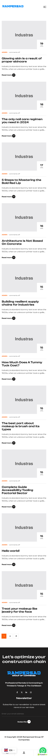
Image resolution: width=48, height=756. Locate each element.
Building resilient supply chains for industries (20, 303)
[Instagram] (31, 692)
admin (4, 52)
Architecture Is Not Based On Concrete (22, 242)
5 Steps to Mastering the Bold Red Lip (21, 181)
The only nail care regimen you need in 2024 (22, 121)
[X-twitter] (22, 692)
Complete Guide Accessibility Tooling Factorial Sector (17, 490)
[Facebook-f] (17, 692)
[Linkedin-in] (26, 692)
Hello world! (11, 550)
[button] (42, 750)
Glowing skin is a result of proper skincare (22, 60)
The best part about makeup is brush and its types (20, 426)
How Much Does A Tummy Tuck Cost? (22, 364)
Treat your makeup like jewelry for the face (19, 610)
